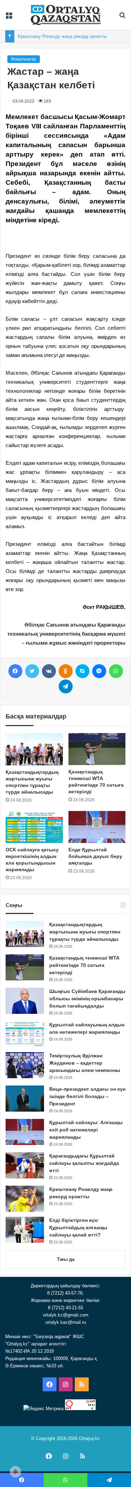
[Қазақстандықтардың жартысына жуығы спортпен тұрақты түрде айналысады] (34, 749)
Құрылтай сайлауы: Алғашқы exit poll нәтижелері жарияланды (86, 1130)
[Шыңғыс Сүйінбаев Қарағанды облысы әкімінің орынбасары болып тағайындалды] (25, 1001)
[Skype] (82, 671)
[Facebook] (15, 671)
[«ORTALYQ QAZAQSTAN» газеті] (66, 15)
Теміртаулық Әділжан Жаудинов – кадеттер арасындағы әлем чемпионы (84, 1063)
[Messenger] (99, 671)
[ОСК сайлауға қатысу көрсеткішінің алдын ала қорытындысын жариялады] (34, 827)
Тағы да (65, 1259)
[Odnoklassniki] (66, 671)
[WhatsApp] (116, 671)
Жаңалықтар (23, 59)
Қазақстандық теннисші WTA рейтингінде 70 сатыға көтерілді (84, 965)
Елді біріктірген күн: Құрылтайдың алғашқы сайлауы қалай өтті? (78, 1227)
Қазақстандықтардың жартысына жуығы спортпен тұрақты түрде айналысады (84, 932)
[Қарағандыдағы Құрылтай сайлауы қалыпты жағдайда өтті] (25, 1165)
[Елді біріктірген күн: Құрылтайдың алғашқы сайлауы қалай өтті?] (25, 1230)
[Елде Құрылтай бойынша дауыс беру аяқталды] (97, 827)
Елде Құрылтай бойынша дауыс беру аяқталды (95, 856)
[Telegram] (66, 686)
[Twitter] (32, 671)
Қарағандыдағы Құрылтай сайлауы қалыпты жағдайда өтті (84, 1163)
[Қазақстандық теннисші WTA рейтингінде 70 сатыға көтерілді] (97, 749)
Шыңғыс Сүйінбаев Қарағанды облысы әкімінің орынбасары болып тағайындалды (87, 998)
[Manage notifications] (15, 1471)
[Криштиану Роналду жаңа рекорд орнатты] (25, 1199)
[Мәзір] (8, 17)
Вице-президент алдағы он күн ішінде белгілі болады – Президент (87, 1096)
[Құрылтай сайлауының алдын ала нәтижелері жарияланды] (25, 1034)
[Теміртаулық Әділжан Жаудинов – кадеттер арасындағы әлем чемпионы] (25, 1065)
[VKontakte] (49, 671)
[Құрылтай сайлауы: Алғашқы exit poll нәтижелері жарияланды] (25, 1132)
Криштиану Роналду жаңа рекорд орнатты (62, 36)
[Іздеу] (122, 17)
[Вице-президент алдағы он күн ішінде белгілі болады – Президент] (25, 1099)
